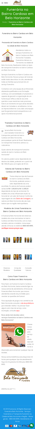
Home (4, 22)
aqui (17, 311)
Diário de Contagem (23, 198)
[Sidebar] (2, 131)
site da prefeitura (27, 303)
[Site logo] (17, 3)
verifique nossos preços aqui (12, 228)
